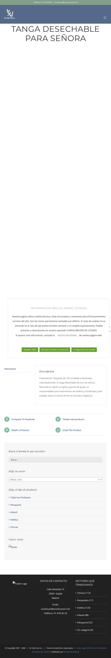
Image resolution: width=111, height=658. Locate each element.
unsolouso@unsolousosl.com (66, 2)
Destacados (83, 600)
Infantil (13, 512)
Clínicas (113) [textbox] (54, 479)
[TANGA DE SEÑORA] (55, 180)
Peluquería (15, 504)
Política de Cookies (42, 651)
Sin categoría (83, 629)
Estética (14, 519)
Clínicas (14, 527)
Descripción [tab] (10, 368)
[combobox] (55, 479)
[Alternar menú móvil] (105, 17)
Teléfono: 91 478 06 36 (42, 2)
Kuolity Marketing (71, 651)
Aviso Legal (81, 648)
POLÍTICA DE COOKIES (67, 335)
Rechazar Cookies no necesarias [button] (54, 349)
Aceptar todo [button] (30, 349)
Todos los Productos (20, 497)
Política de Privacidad (97, 648)
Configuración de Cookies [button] (84, 349)
